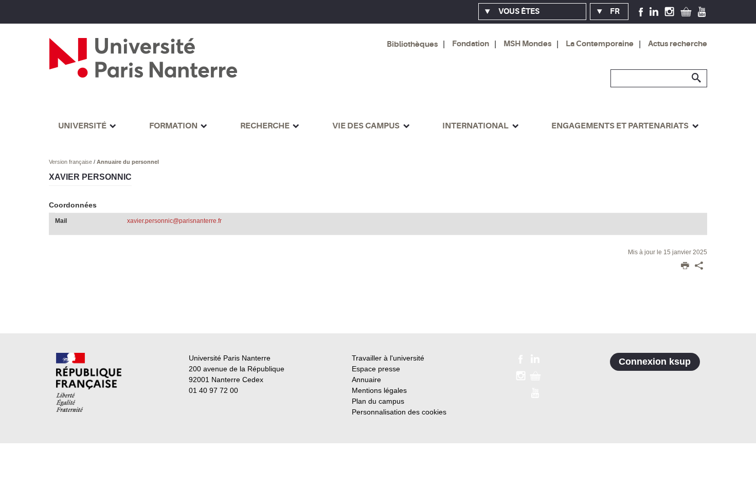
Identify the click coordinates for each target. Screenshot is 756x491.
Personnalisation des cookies (399, 412)
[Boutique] (686, 11)
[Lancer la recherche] (697, 78)
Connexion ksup (655, 361)
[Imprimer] (685, 266)
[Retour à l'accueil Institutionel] (88, 382)
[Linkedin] (654, 11)
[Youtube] (702, 11)
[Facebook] (641, 11)
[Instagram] (669, 11)
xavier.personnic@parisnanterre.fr (174, 220)
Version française (71, 162)
